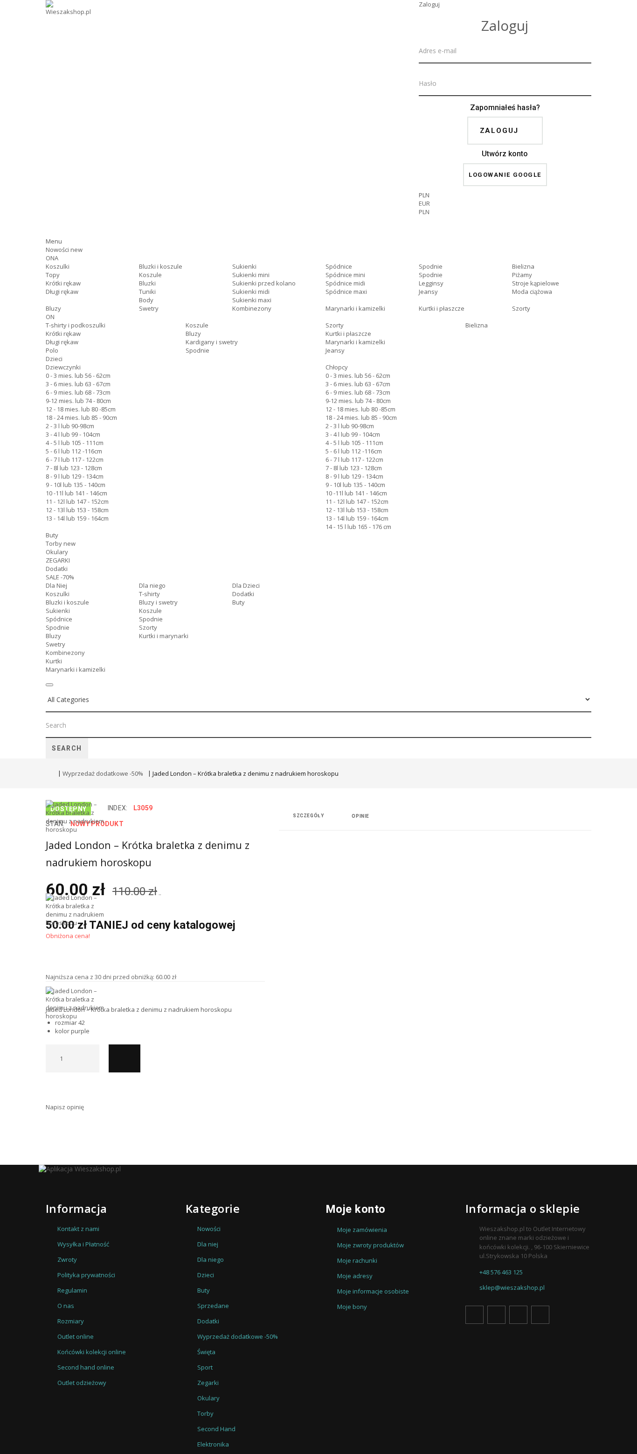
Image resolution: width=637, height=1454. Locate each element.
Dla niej (207, 1244)
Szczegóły (308, 815)
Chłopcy (336, 367)
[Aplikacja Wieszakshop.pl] (318, 1169)
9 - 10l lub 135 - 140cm (75, 484)
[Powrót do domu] (49, 774)
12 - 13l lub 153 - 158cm (77, 510)
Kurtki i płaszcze (441, 308)
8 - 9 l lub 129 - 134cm (75, 476)
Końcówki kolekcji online (91, 1352)
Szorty (521, 308)
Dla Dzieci (246, 585)
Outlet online (75, 1336)
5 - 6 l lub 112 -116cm (74, 451)
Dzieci (54, 359)
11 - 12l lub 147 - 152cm (77, 501)
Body (146, 300)
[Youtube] (518, 1315)
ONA (52, 258)
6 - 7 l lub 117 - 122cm (75, 459)
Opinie (360, 816)
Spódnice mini (345, 275)
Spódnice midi (345, 283)
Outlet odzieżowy (81, 1382)
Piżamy (522, 275)
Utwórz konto (505, 153)
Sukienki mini (251, 275)
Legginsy (431, 283)
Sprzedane (213, 1305)
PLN (424, 212)
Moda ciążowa (532, 291)
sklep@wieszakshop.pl (512, 1287)
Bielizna (523, 266)
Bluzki (147, 283)
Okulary (57, 552)
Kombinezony (251, 308)
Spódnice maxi (346, 291)
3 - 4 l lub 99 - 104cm (73, 434)
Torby (61, 543)
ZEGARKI (58, 560)
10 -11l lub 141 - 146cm (76, 493)
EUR (424, 203)
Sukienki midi (251, 291)
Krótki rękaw (63, 283)
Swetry (149, 308)
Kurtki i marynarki (163, 636)
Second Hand (216, 1429)
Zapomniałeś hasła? (505, 107)
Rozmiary (70, 1321)
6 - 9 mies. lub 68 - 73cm (78, 392)
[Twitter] (496, 1315)
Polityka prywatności (86, 1275)
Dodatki (57, 568)
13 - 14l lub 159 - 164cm (77, 518)
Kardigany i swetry (212, 342)
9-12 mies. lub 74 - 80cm (78, 401)
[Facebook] (474, 1315)
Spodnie (431, 266)
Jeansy (428, 291)
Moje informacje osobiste (373, 1291)
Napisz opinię (65, 1107)
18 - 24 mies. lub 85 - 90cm (81, 417)
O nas (65, 1305)
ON (50, 317)
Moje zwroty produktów (370, 1245)
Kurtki (54, 661)
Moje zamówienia (362, 1229)
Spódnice (338, 266)
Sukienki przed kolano (264, 283)
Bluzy (53, 308)
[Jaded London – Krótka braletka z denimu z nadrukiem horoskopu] (78, 846)
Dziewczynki (63, 367)
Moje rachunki (357, 1260)
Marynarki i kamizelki (355, 308)
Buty (52, 535)
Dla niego (152, 585)
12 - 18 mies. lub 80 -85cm (81, 409)
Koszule (150, 275)
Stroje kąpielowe (535, 283)
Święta (206, 1352)
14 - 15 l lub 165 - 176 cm (358, 526)
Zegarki (208, 1382)
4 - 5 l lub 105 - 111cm (75, 442)
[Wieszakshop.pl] (69, 20)
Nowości (64, 249)
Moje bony (352, 1306)
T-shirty (149, 594)
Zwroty (67, 1259)
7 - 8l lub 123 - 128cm (74, 468)
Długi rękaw (62, 291)
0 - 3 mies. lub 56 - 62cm (78, 375)
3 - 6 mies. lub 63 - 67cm (78, 384)
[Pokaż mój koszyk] (505, 229)
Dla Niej (56, 585)
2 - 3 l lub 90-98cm (70, 426)
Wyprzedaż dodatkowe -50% (102, 773)
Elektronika (213, 1444)
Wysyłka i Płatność (83, 1244)
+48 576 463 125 (501, 1272)
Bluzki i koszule (160, 266)
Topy (53, 275)
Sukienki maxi (251, 300)
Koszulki (57, 266)
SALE (60, 577)
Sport (205, 1367)
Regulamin (72, 1290)
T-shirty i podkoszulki (75, 325)
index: (118, 808)
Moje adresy (355, 1276)
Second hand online (85, 1367)
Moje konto (355, 1209)
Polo (52, 350)
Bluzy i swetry (158, 602)
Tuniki (147, 291)
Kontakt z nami (78, 1228)
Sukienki (244, 266)
